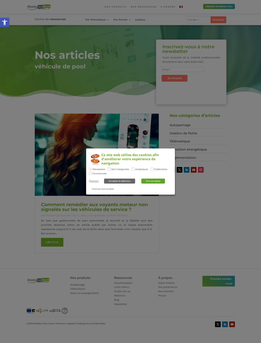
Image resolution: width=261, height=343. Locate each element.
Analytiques (141, 169)
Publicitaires (160, 169)
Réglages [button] (94, 181)
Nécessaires (99, 169)
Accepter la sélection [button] (119, 181)
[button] (4, 22)
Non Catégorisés (120, 169)
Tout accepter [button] (153, 181)
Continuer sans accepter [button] (103, 189)
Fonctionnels (100, 173)
